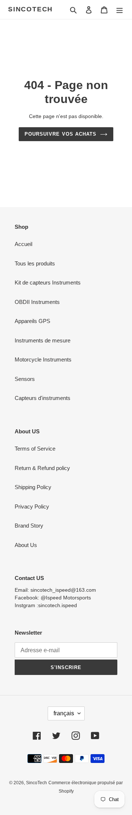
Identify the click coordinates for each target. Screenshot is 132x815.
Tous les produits (35, 263)
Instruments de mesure (42, 340)
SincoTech (30, 9)
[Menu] (119, 10)
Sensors (25, 379)
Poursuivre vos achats (60, 134)
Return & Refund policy (42, 468)
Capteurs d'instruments (42, 398)
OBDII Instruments (37, 302)
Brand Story (29, 525)
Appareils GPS (32, 321)
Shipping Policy (33, 487)
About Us (26, 545)
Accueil (23, 244)
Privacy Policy (32, 506)
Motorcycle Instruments (43, 359)
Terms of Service (35, 448)
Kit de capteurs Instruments (48, 282)
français (64, 713)
